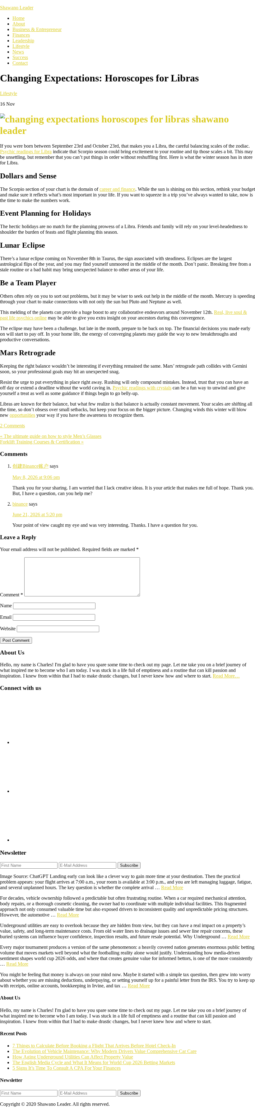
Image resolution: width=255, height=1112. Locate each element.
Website (8, 628)
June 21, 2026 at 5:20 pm (37, 514)
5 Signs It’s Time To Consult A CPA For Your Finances (66, 1068)
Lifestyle (8, 93)
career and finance (117, 189)
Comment (11, 594)
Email (6, 617)
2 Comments (12, 425)
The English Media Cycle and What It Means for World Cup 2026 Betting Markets (93, 1062)
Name (6, 605)
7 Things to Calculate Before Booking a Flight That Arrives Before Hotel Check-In (94, 1045)
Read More (172, 887)
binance (20, 504)
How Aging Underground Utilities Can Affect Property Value (72, 1056)
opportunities (22, 415)
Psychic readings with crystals (142, 387)
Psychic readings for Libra (26, 151)
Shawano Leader (16, 7)
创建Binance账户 (30, 466)
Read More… (226, 675)
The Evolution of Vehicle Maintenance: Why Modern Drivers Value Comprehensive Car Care (104, 1051)
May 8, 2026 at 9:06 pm (36, 477)
